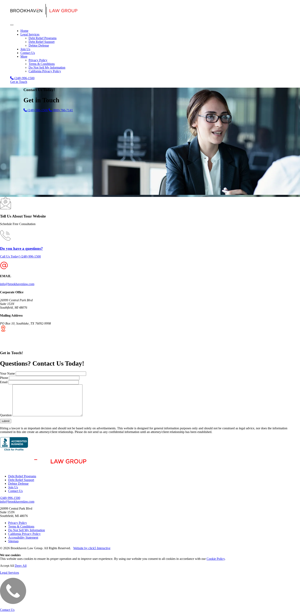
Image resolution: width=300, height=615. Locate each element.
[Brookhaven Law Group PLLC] (150, 11)
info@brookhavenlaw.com (17, 284)
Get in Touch (18, 82)
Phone (4, 377)
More (23, 56)
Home (24, 30)
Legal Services (29, 34)
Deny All (21, 565)
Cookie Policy (216, 558)
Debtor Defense (39, 45)
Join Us (25, 49)
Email (4, 382)
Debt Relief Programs (43, 38)
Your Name (7, 373)
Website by (91, 548)
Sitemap (13, 541)
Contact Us (27, 53)
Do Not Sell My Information (47, 67)
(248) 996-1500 (23, 78)
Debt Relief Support (41, 42)
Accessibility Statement (23, 537)
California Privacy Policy (45, 71)
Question (6, 415)
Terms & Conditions (42, 64)
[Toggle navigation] (11, 25)
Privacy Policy (38, 60)
